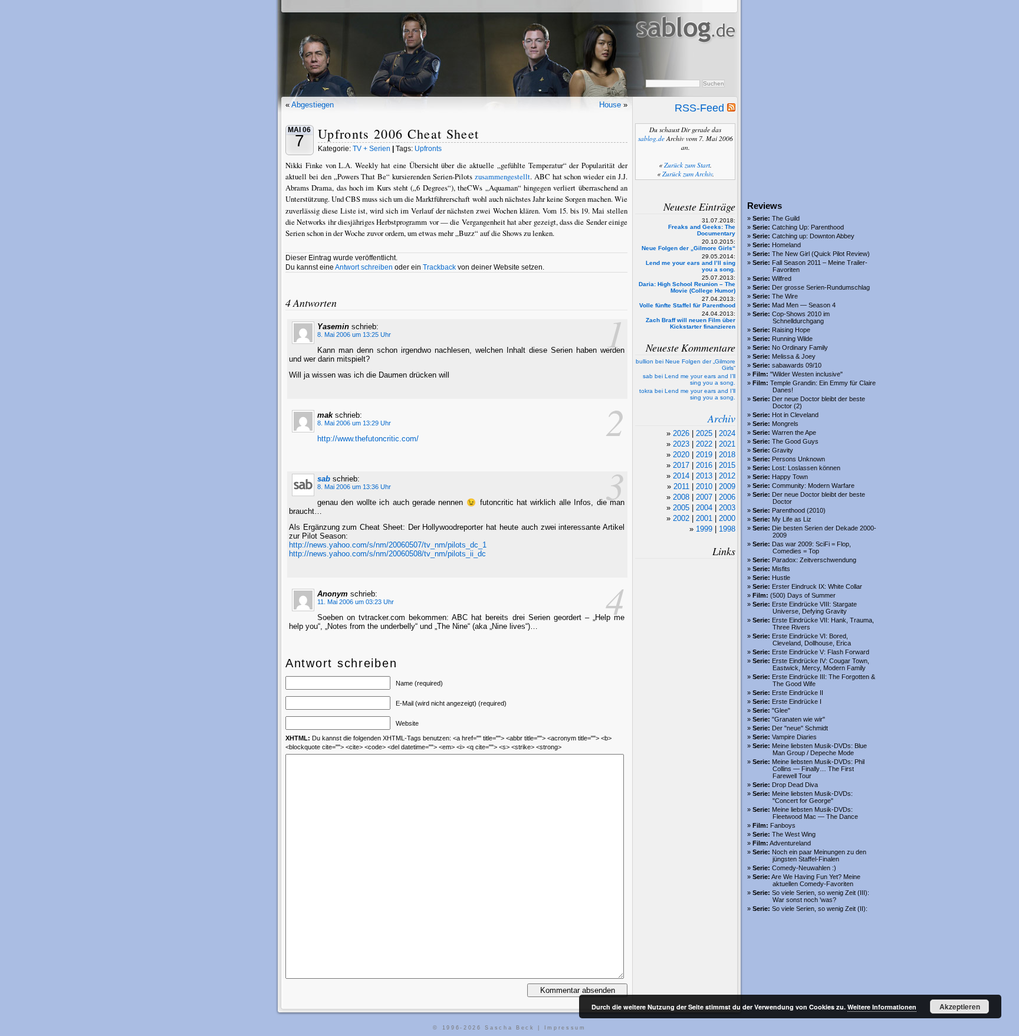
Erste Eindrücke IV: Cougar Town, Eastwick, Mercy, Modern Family (820, 664)
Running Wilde (792, 338)
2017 (681, 465)
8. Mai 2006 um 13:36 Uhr (354, 486)
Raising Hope (791, 329)
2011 (681, 486)
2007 (704, 497)
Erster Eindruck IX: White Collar (817, 586)
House (610, 104)
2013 (704, 475)
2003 (727, 507)
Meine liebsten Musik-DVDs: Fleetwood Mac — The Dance (815, 813)
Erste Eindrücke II (797, 692)
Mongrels (785, 423)
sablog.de (651, 138)
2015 (727, 465)
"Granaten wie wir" (798, 719)
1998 (727, 528)
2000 (727, 518)
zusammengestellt (502, 176)
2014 (681, 475)
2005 (681, 507)
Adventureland (790, 843)
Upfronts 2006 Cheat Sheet (398, 133)
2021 (727, 444)
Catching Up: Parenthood (808, 227)
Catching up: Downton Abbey (813, 236)
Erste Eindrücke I (796, 701)
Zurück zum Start (687, 164)
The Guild (786, 218)
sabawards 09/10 (796, 365)
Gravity (782, 450)
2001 (704, 518)
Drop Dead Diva (795, 784)
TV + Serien (371, 148)
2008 (681, 497)
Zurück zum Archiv (687, 173)
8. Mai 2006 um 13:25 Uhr (354, 334)
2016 (704, 465)
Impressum (565, 1028)
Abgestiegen (312, 104)
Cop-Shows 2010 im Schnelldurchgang (801, 317)
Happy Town (790, 476)
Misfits (781, 568)
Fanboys (783, 825)
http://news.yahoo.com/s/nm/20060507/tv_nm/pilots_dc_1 (388, 544)
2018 (727, 454)
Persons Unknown (798, 459)
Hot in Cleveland (795, 414)
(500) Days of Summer (803, 595)
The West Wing (794, 834)
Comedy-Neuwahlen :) (804, 867)
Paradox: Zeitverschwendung (814, 559)
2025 (704, 433)
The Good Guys (795, 441)
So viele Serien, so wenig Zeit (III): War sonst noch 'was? (820, 896)
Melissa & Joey (794, 356)
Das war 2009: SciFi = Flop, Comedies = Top (811, 547)
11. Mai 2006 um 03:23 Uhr (355, 601)
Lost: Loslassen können (806, 467)
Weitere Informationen (881, 1006)
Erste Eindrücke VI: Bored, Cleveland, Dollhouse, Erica (811, 639)
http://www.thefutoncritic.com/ (368, 438)
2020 (681, 454)
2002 (681, 518)
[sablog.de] (685, 54)
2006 (727, 497)
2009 (727, 486)
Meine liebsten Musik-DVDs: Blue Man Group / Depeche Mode (819, 749)
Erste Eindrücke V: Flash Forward (820, 651)
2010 (704, 486)
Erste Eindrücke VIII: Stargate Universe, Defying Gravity (814, 608)
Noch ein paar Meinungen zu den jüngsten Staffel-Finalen (819, 855)
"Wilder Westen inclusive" (806, 374)
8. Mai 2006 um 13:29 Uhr (354, 423)
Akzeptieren (959, 1006)
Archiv (721, 418)
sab (323, 478)
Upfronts (428, 148)
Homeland (786, 244)
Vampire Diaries (794, 736)
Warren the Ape (794, 432)
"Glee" (781, 710)
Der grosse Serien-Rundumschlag (821, 287)
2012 (727, 475)
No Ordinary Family (800, 347)
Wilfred (781, 278)
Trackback (439, 267)
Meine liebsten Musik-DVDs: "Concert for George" (812, 797)
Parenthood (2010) (799, 510)
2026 (681, 433)
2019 (704, 454)
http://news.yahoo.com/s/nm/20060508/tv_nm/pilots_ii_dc (387, 553)
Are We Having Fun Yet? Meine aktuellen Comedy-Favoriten (815, 880)
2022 (704, 444)
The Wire (785, 296)
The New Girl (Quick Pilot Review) (821, 253)
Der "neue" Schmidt (800, 728)
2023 (681, 444)
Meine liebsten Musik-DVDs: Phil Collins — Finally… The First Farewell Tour (818, 768)
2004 (704, 507)
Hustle (781, 577)
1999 (704, 528)
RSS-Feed (701, 108)
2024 (727, 433)
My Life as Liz (791, 519)
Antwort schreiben (364, 267)
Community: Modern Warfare (813, 485)
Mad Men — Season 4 (804, 305)
